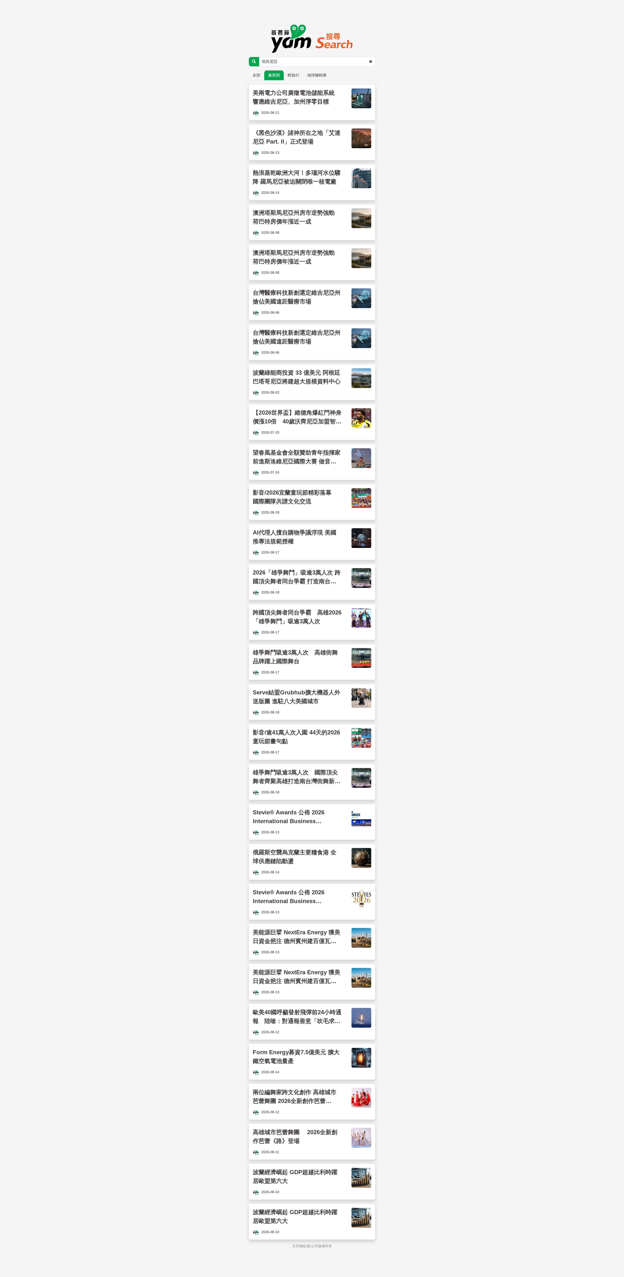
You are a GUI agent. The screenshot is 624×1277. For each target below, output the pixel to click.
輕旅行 (293, 75)
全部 (256, 75)
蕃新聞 (274, 75)
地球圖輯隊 (317, 75)
